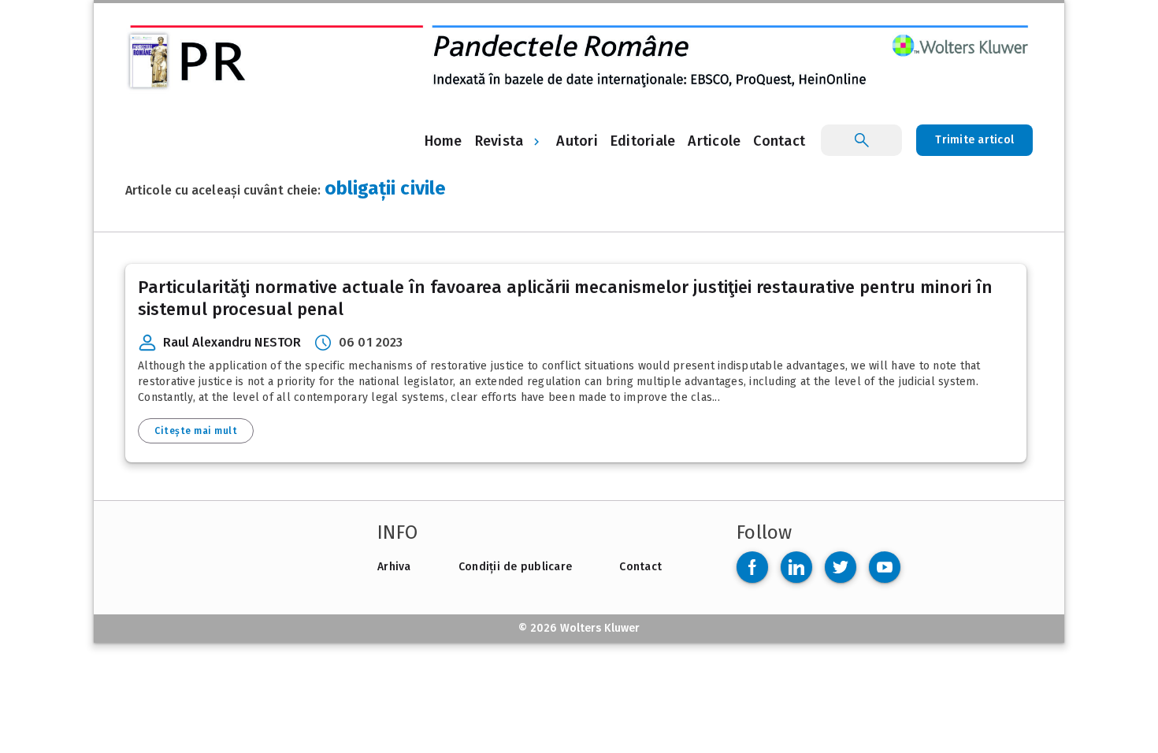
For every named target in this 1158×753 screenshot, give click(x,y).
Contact (640, 566)
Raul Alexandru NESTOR (232, 342)
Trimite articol (974, 140)
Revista (499, 141)
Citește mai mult (195, 430)
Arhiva (394, 566)
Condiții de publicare (515, 566)
